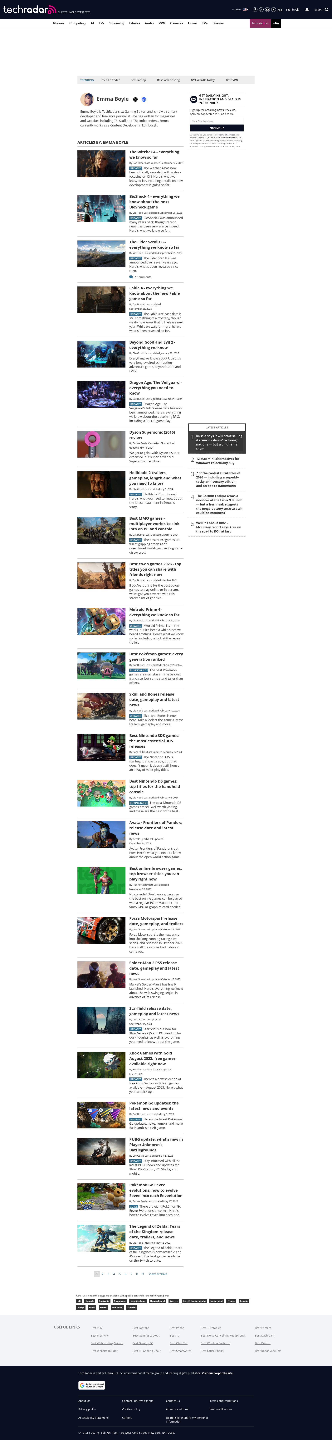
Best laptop (138, 80)
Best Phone (177, 1328)
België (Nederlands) (194, 1301)
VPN (162, 23)
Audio (149, 23)
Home (192, 23)
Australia (104, 1301)
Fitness (134, 23)
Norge (80, 1307)
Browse (218, 23)
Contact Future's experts (138, 1401)
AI (92, 23)
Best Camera (263, 1328)
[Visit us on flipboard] (273, 9)
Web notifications (221, 1409)
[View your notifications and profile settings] (307, 9)
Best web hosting (168, 80)
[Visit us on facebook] (255, 9)
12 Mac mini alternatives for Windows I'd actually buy (217, 461)
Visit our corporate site (217, 1373)
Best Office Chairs (212, 1351)
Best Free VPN (100, 1335)
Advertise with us (177, 1409)
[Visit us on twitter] (261, 9)
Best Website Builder (104, 1351)
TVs (102, 23)
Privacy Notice (230, 137)
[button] (322, 9)
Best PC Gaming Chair (147, 1351)
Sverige (174, 1301)
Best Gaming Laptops (146, 1335)
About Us (84, 1401)
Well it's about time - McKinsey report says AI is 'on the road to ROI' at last (218, 527)
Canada (89, 1301)
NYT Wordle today (203, 80)
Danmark (117, 1307)
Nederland (216, 1301)
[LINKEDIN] (144, 99)
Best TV (174, 1335)
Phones (59, 23)
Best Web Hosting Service (107, 1343)
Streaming (116, 23)
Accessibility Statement (93, 1417)
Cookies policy (131, 1409)
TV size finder (111, 80)
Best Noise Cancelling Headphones (223, 1335)
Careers (127, 1417)
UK (79, 1301)
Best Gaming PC (143, 1343)
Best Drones (263, 1343)
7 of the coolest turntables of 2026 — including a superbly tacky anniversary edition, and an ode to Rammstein (218, 479)
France (231, 1301)
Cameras (176, 23)
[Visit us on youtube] (267, 9)
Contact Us (173, 1401)
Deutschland (157, 1301)
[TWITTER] (135, 99)
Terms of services (227, 134)
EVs (205, 23)
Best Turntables (211, 1328)
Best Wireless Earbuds (215, 1343)
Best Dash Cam (264, 1335)
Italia (92, 1307)
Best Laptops (141, 1328)
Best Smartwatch (181, 1351)
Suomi (103, 1307)
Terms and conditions (224, 1401)
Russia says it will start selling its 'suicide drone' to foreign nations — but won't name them (219, 442)
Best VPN (232, 80)
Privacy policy (87, 1409)
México (131, 1307)
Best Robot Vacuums (268, 1351)
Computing (77, 23)
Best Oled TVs (179, 1343)
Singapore (120, 1301)
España (244, 1301)
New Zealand (137, 1301)
